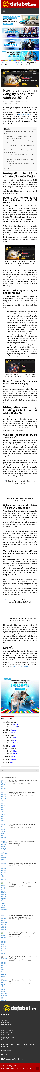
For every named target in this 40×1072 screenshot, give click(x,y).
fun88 (13, 746)
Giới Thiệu (5, 1069)
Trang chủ (4, 63)
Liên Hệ (28, 1069)
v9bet (13, 757)
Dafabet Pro (9, 101)
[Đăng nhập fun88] (20, 56)
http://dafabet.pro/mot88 (19, 666)
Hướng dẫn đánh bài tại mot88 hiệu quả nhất (23, 863)
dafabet (13, 730)
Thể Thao (4, 1020)
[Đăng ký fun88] (20, 695)
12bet (13, 733)
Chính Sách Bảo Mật (17, 1069)
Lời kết (8, 168)
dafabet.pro (16, 1066)
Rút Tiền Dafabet (7, 1035)
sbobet (13, 759)
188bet (14, 751)
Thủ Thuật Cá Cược (17, 63)
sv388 (12, 762)
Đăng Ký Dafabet (7, 1030)
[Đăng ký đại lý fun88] (20, 20)
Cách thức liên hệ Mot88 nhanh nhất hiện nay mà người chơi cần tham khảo (23, 916)
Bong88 (15, 724)
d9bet (14, 738)
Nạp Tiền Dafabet (7, 1032)
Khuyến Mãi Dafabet (8, 1037)
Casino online (6, 1022)
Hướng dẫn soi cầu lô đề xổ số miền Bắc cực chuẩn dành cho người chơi (23, 793)
